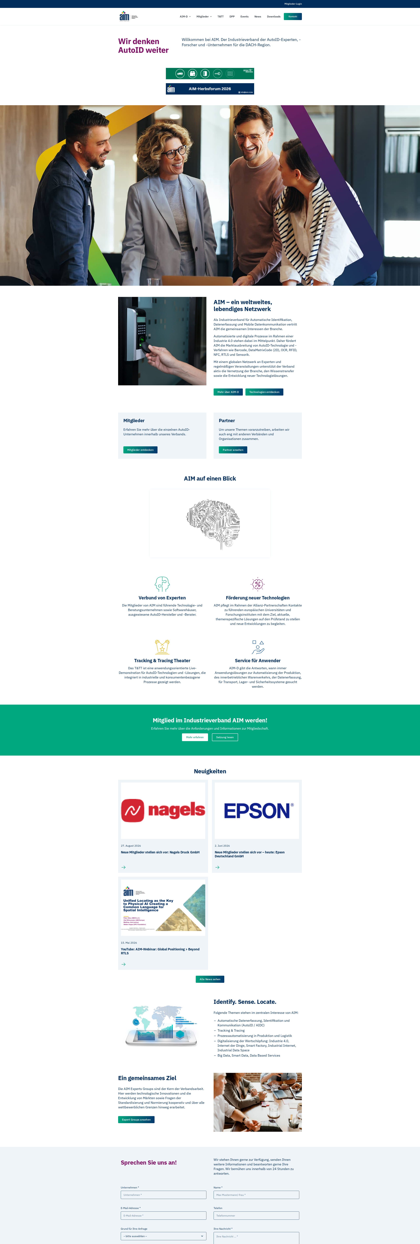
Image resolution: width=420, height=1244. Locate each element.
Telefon (218, 1208)
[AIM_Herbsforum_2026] (210, 85)
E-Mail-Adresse (131, 1208)
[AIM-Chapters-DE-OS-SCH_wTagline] (128, 12)
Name (218, 1187)
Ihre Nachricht (223, 1228)
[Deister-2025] (210, 69)
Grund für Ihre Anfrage (134, 1228)
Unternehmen (130, 1187)
